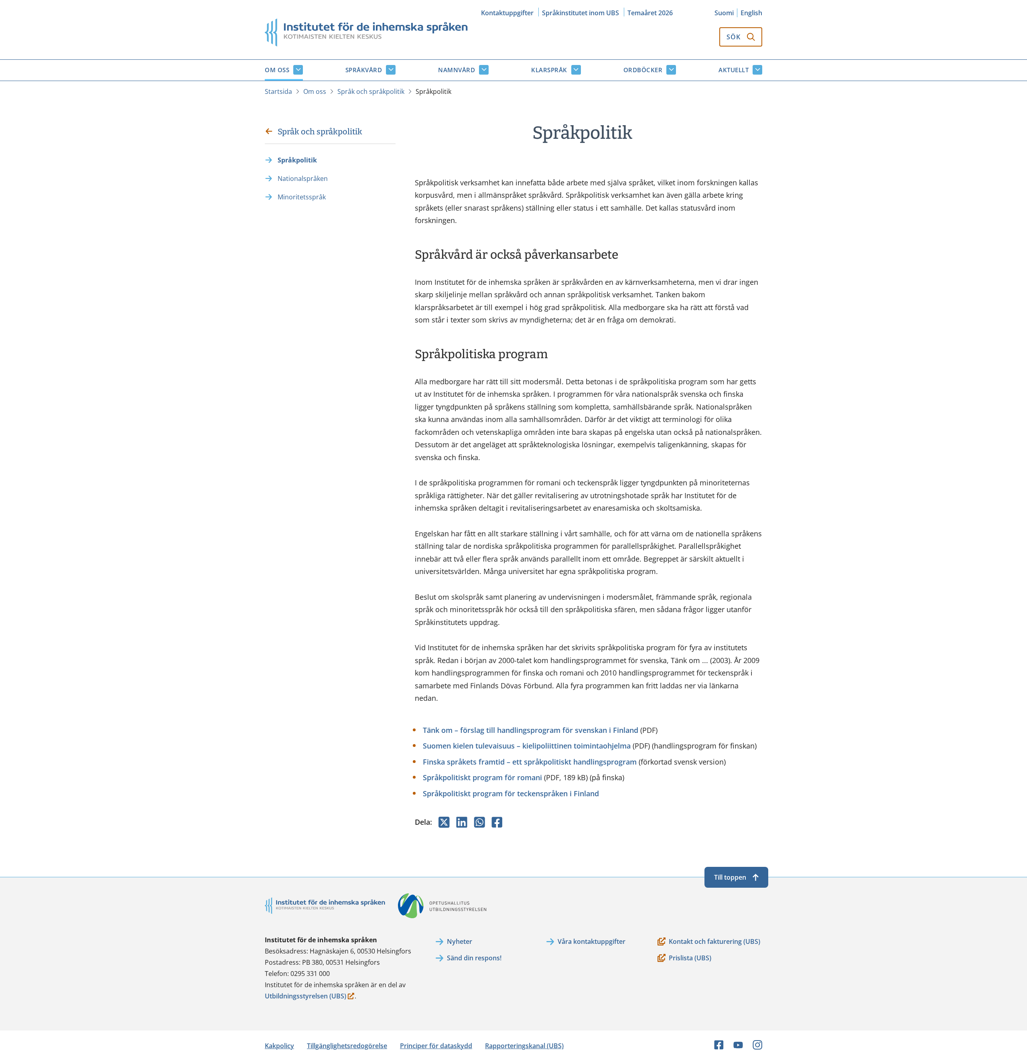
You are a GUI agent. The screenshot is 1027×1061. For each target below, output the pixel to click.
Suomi (724, 12)
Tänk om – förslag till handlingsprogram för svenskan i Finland (530, 730)
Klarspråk (549, 70)
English (751, 12)
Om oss (277, 70)
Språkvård (363, 70)
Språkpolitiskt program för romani (482, 777)
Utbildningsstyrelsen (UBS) (305, 997)
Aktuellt (733, 70)
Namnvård (456, 70)
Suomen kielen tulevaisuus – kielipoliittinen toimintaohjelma (527, 746)
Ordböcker (643, 70)
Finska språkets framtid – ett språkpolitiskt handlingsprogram (530, 762)
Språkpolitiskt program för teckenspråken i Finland (511, 793)
